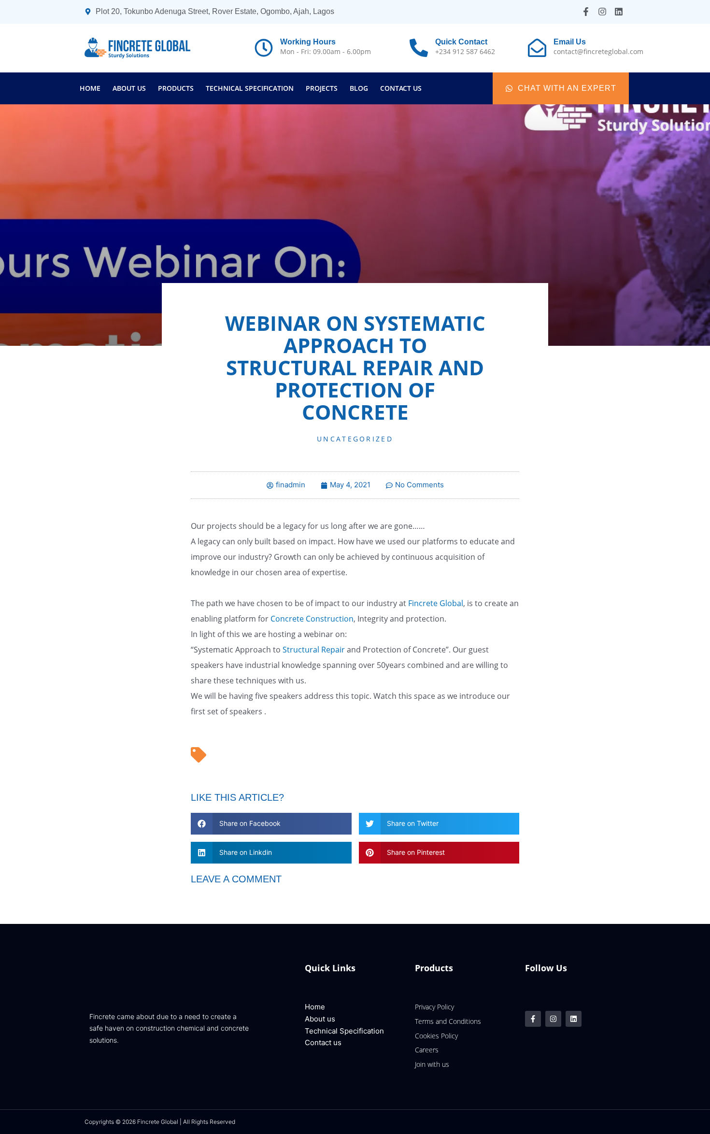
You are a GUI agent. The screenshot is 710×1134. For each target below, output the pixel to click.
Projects (322, 88)
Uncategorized (355, 438)
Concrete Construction (312, 618)
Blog (359, 88)
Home (90, 88)
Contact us (401, 88)
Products (176, 88)
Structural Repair (314, 649)
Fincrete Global (435, 603)
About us (129, 88)
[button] (271, 824)
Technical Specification (250, 88)
